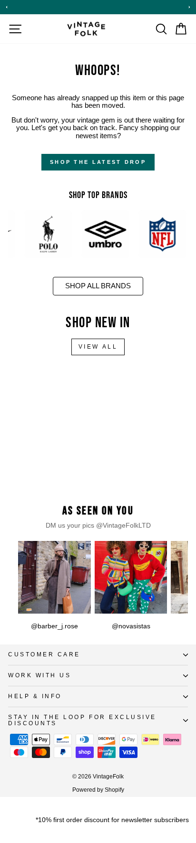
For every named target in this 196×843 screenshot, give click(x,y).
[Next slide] (189, 7)
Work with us (39, 675)
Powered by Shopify (98, 789)
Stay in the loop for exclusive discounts (82, 720)
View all (98, 346)
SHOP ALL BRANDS (98, 286)
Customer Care (44, 654)
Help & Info (35, 696)
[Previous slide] (6, 7)
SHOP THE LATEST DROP (98, 162)
